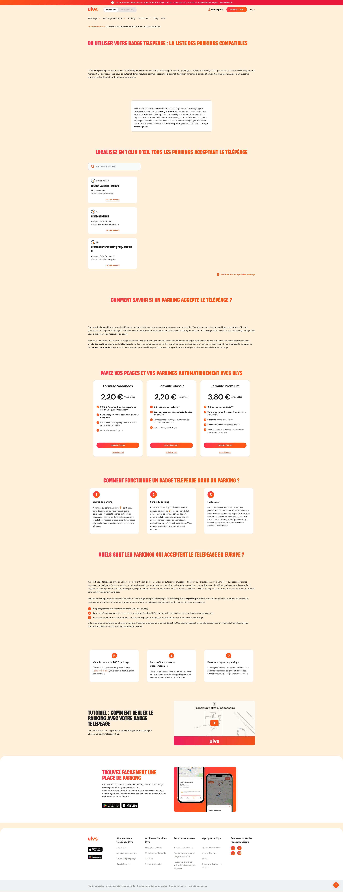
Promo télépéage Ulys (126, 858)
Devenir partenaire (153, 864)
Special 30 (121, 847)
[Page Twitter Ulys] (239, 848)
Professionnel (127, 9)
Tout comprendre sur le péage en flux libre (184, 855)
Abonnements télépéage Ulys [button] (124, 840)
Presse (205, 858)
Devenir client (237, 9)
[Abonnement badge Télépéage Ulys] (93, 9)
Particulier (111, 9)
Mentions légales (96, 886)
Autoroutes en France (183, 847)
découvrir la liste (101, 670)
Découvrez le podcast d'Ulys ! (212, 866)
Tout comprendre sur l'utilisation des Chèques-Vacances (185, 865)
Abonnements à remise (126, 853)
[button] (226, 2)
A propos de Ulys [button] (211, 838)
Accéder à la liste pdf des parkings (238, 274)
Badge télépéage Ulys (96, 26)
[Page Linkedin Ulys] (233, 853)
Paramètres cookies (197, 886)
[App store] (129, 806)
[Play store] (111, 806)
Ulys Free (149, 858)
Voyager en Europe (153, 847)
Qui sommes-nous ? (211, 847)
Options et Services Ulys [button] (156, 840)
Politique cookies (177, 886)
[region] (200, 216)
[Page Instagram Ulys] (239, 853)
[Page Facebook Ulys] (233, 848)
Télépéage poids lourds (155, 853)
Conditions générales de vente (120, 886)
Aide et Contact (209, 853)
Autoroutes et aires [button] (184, 838)
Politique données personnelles (152, 886)
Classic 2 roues (123, 864)
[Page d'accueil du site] (92, 839)
